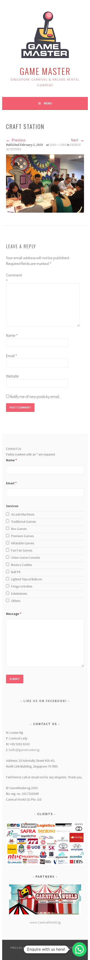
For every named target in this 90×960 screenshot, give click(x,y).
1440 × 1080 (57, 145)
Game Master (45, 71)
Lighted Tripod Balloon (26, 579)
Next (75, 140)
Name (12, 335)
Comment (13, 278)
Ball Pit (15, 572)
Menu (48, 103)
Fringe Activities (21, 586)
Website (12, 376)
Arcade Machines (22, 514)
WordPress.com (51, 952)
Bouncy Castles (21, 565)
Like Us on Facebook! (45, 701)
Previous (18, 140)
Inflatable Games (22, 543)
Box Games (19, 529)
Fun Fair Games (21, 550)
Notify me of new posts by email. (35, 396)
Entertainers (19, 593)
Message (13, 614)
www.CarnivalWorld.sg (45, 922)
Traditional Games (23, 521)
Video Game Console (25, 557)
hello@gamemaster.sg (24, 750)
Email (11, 355)
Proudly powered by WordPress (37, 947)
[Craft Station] (45, 211)
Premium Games (22, 536)
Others (15, 601)
